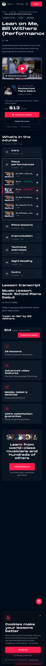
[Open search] (27, 4)
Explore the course (22, 121)
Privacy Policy (33, 660)
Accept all (23, 650)
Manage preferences (24, 655)
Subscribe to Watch (23, 115)
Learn (9, 4)
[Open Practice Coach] (39, 601)
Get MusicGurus (22, 466)
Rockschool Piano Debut (28, 12)
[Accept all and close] (40, 615)
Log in (36, 4)
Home (4, 12)
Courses (13, 12)
